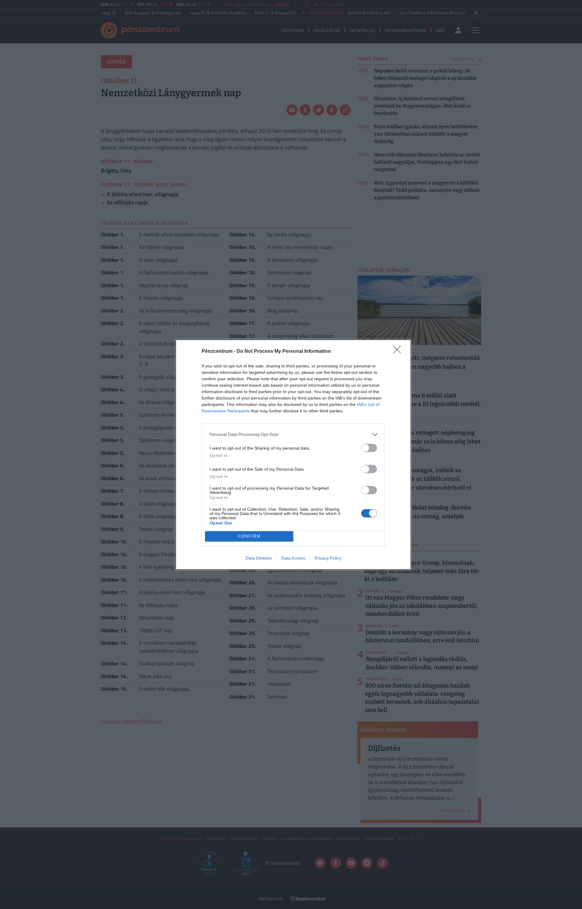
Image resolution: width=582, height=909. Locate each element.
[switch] (369, 448)
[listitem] (293, 434)
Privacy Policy (328, 558)
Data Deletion (259, 558)
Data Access (293, 558)
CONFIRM (249, 536)
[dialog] (293, 455)
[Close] (399, 351)
